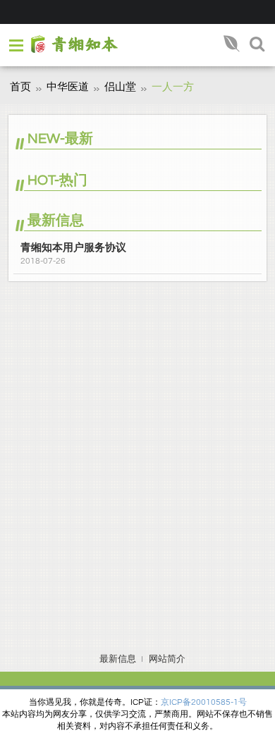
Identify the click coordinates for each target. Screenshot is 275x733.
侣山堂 (120, 87)
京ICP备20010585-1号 (204, 702)
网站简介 (167, 659)
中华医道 (68, 87)
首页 (20, 87)
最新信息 (117, 659)
